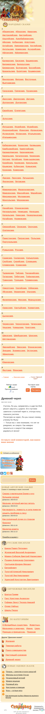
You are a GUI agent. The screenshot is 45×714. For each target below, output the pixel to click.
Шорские (33, 335)
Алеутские (29, 42)
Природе (31, 632)
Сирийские (19, 261)
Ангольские (8, 49)
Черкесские (8, 324)
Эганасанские (35, 347)
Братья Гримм (11, 594)
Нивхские (20, 215)
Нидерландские (34, 215)
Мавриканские (9, 189)
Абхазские (21, 31)
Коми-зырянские (31, 159)
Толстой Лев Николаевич (17, 575)
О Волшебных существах (14, 625)
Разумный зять (12, 684)
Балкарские (8, 61)
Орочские (32, 227)
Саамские (7, 258)
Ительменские (9, 137)
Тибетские (19, 276)
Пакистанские (9, 238)
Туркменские (31, 280)
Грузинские (31, 91)
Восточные (30, 79)
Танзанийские (32, 273)
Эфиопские (8, 354)
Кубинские (19, 166)
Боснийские (34, 68)
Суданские (21, 265)
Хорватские (33, 308)
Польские (35, 238)
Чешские (6, 327)
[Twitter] (5, 473)
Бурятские (22, 71)
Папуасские (23, 238)
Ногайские (7, 219)
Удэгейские (21, 288)
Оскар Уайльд (11, 606)
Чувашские (18, 327)
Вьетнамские (8, 83)
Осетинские (8, 230)
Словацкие (31, 261)
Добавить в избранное (11, 453)
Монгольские (8, 200)
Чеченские (36, 324)
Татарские (7, 276)
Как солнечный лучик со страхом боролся (18, 521)
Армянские (20, 49)
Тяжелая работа (13, 646)
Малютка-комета (10, 529)
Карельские (8, 156)
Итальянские (34, 134)
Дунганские (21, 102)
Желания (10, 641)
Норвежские (20, 219)
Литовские (20, 181)
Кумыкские (31, 166)
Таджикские (8, 273)
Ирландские (36, 130)
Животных (34, 625)
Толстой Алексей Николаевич (19, 571)
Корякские (19, 163)
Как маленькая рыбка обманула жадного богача (22, 697)
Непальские (8, 215)
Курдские (6, 170)
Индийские (32, 127)
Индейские (20, 127)
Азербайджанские (25, 38)
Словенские (8, 265)
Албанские (17, 42)
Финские (22, 300)
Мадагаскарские (26, 189)
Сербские (7, 261)
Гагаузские (7, 91)
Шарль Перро (11, 610)
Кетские (6, 159)
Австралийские (9, 35)
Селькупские (32, 258)
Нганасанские (22, 208)
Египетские (20, 110)
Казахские (23, 145)
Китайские (17, 159)
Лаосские (16, 178)
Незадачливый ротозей (15, 678)
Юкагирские (8, 362)
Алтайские (7, 46)
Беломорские (8, 64)
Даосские (7, 99)
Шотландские (9, 339)
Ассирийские (34, 49)
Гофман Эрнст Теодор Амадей (20, 602)
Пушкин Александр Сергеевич (19, 560)
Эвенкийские (8, 347)
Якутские (6, 370)
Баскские (19, 61)
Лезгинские (7, 181)
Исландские (8, 134)
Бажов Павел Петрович (16, 548)
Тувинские (7, 280)
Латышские (28, 178)
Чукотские (30, 327)
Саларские (19, 258)
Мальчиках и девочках (13, 628)
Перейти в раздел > (10, 537)
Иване (29, 628)
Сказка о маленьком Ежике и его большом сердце (18, 495)
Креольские (31, 163)
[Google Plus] (11, 473)
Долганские (8, 102)
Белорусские (23, 64)
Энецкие (6, 350)
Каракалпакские (10, 152)
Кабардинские (9, 145)
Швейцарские (20, 335)
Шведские (7, 335)
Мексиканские (9, 196)
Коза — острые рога (14, 691)
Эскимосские (18, 350)
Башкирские (32, 61)
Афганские (7, 52)
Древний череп (13, 659)
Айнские (6, 42)
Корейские (7, 163)
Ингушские (7, 127)
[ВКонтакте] (1, 473)
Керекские (35, 156)
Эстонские (32, 350)
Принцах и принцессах (13, 632)
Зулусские (7, 118)
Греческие (20, 91)
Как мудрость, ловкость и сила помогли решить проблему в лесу (21, 511)
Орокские (21, 227)
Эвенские (21, 347)
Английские (36, 46)
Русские (19, 250)
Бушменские (34, 71)
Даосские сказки (19, 377)
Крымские (7, 166)
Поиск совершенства (16, 650)
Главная (6, 377)
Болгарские (21, 68)
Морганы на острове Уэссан (17, 675)
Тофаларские (32, 276)
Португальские (9, 242)
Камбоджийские (10, 149)
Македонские (8, 193)
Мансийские (23, 193)
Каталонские (21, 156)
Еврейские (7, 110)
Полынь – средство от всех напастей (21, 672)
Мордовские (23, 200)
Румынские (7, 250)
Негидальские (9, 211)
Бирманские (8, 68)
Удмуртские (8, 288)
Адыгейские (8, 38)
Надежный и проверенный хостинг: (38, 708)
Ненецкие (34, 211)
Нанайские (7, 208)
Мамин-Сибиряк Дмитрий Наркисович (23, 556)
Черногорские (22, 324)
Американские (21, 46)
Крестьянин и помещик (15, 687)
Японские (17, 370)
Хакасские (7, 308)
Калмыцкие (35, 145)
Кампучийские (27, 149)
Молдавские (24, 196)
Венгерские (8, 79)
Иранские (24, 130)
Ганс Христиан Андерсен (17, 598)
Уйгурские (7, 292)
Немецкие (23, 211)
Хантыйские (20, 308)
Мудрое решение (13, 681)
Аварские (32, 31)
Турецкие (18, 280)
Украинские (19, 292)
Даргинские (19, 99)
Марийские (36, 193)
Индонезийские (10, 130)
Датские (30, 99)
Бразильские (8, 71)
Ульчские (31, 292)
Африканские (21, 52)
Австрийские (25, 35)
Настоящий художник (16, 655)
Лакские (6, 178)
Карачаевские (26, 152)
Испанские (21, 134)
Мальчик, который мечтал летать (18, 503)
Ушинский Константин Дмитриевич (22, 579)
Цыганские (7, 316)
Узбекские (33, 288)
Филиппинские (9, 300)
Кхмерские (18, 170)
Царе (37, 628)
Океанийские (8, 227)
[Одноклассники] (8, 473)
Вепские (19, 79)
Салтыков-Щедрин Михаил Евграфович (18, 566)
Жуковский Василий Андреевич (20, 552)
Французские (34, 300)
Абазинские (8, 31)
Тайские (19, 273)
